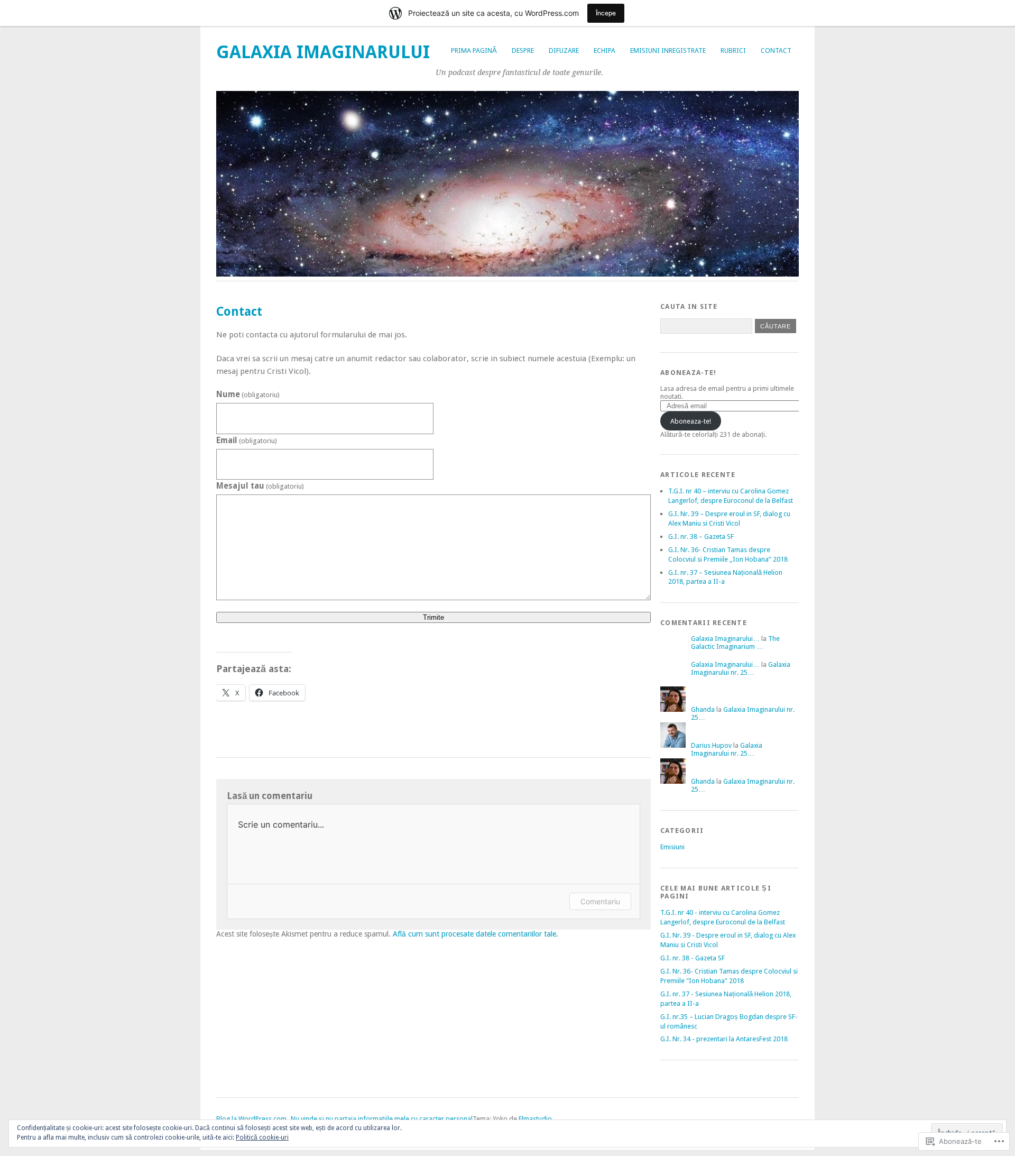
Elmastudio (535, 1119)
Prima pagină (474, 50)
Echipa (604, 50)
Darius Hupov (711, 745)
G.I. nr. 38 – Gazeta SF (701, 536)
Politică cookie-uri (262, 1137)
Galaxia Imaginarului (323, 52)
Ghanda (703, 709)
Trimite (433, 617)
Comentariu (600, 901)
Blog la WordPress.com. (252, 1119)
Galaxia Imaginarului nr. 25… (740, 668)
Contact (776, 50)
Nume (248, 394)
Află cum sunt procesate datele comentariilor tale (474, 934)
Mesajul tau (260, 486)
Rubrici (733, 50)
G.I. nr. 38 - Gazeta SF (692, 958)
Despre (523, 50)
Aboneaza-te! (688, 373)
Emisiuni (672, 847)
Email (246, 440)
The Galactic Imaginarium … (735, 642)
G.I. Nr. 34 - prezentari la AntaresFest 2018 (724, 1039)
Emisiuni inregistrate (668, 50)
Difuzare (564, 50)
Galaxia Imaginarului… (725, 639)
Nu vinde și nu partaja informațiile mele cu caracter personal (382, 1119)
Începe (606, 13)
